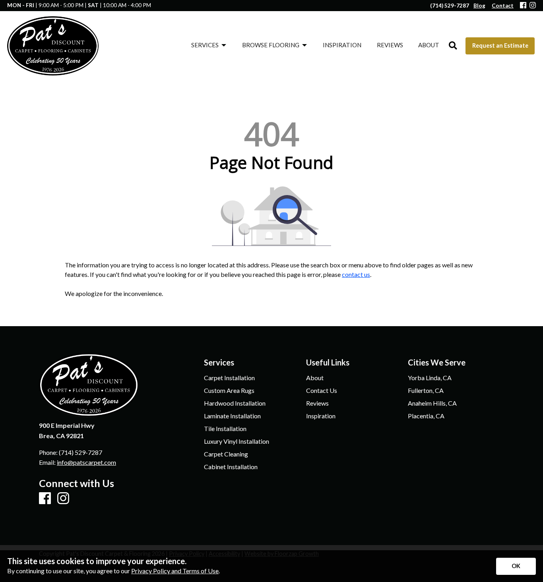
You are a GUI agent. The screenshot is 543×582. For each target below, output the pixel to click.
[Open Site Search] (453, 45)
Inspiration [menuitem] (342, 44)
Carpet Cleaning (226, 454)
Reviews (317, 403)
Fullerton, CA (426, 390)
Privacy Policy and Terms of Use (175, 570)
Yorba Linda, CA (430, 378)
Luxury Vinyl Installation (236, 441)
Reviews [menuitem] (390, 44)
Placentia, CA (426, 416)
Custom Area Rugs (229, 390)
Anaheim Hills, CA (432, 403)
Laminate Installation (232, 416)
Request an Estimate (500, 45)
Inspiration (320, 416)
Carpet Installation (229, 378)
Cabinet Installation (231, 467)
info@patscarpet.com (86, 462)
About (315, 378)
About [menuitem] (428, 44)
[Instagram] (532, 6)
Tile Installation (225, 428)
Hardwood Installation (235, 403)
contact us (356, 274)
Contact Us (321, 390)
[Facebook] (523, 6)
